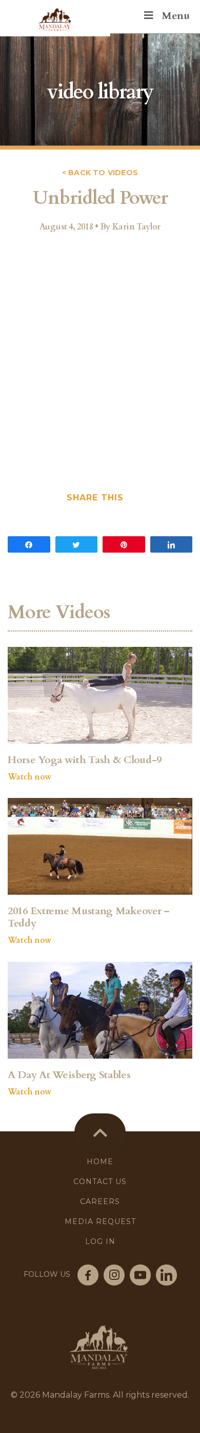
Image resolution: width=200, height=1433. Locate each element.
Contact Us (100, 1181)
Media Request (100, 1221)
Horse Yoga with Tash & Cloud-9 (85, 760)
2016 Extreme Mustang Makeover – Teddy (89, 917)
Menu (176, 16)
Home (100, 1161)
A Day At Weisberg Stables (69, 1075)
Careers (100, 1201)
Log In (100, 1241)
